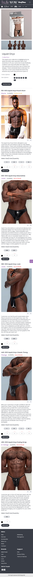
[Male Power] (2, 569)
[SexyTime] (26, 6)
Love (2, 559)
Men (2, 534)
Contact (3, 546)
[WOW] (23, 6)
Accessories (4, 539)
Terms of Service (22, 556)
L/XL (15, 80)
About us (3, 541)
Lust (2, 554)
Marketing (20, 534)
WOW (2, 561)
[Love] (20, 6)
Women (3, 537)
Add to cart (5, 170)
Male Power (4, 552)
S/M (26, 77)
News (2, 543)
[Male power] (15, 6)
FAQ (18, 552)
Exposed (3, 556)
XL (23, 77)
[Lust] (11, 6)
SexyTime (4, 563)
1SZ (14, 77)
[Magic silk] (2, 6)
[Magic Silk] (5, 569)
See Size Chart (6, 84)
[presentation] (28, 140)
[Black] (14, 74)
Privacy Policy (21, 554)
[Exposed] (6, 6)
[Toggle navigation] (30, 2)
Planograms (20, 537)
